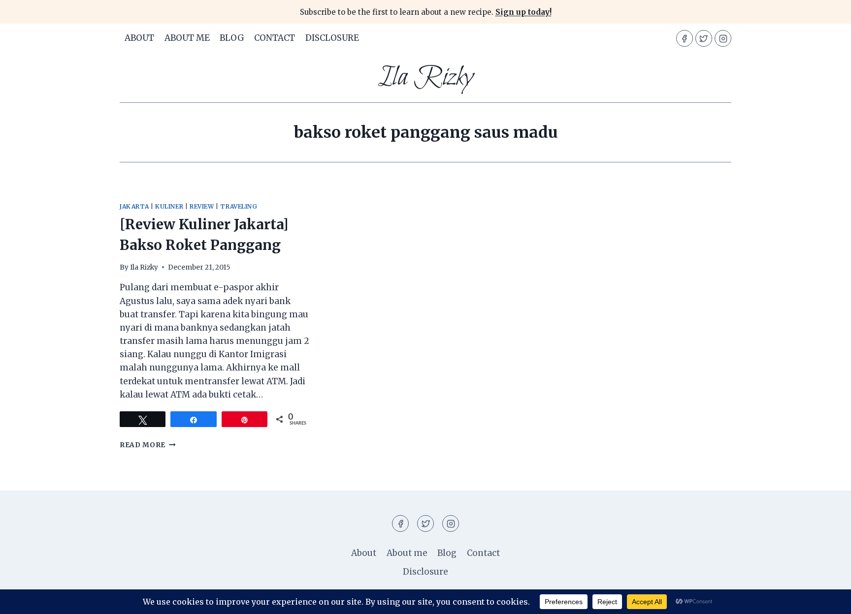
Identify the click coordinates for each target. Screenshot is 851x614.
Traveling (238, 206)
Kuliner (169, 206)
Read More (148, 445)
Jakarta (134, 206)
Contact (274, 37)
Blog (232, 37)
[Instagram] (723, 38)
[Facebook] (684, 38)
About (139, 37)
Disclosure (332, 37)
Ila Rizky (144, 267)
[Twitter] (703, 38)
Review (202, 206)
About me (187, 37)
